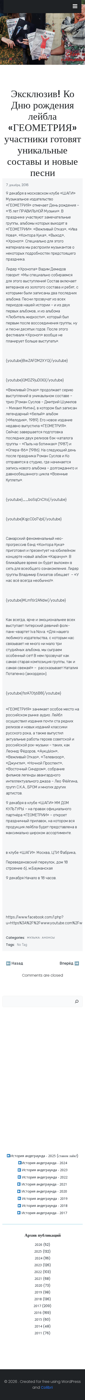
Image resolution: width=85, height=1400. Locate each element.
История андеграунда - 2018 (44, 1205)
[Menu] (75, 6)
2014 (38, 1326)
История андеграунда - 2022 (44, 1177)
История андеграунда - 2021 (44, 1184)
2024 (38, 1258)
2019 (38, 1292)
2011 (38, 1333)
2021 (38, 1278)
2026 (38, 1244)
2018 (38, 1299)
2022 (38, 1272)
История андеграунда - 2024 (44, 1163)
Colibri (47, 1387)
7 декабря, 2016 (17, 185)
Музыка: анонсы (41, 937)
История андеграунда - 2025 (33, 1156)
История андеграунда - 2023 (44, 1170)
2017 (37, 1306)
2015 (38, 1319)
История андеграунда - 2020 (44, 1191)
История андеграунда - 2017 (44, 1213)
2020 (38, 1285)
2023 (38, 1265)
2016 (38, 1312)
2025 (38, 1251)
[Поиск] (76, 1001)
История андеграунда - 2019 (44, 1198)
